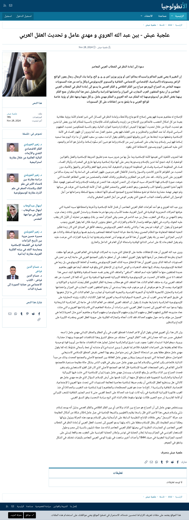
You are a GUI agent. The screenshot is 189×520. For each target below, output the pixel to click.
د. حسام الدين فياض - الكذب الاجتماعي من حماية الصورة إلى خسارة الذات (24, 282)
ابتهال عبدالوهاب (32, 205)
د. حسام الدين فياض (34, 269)
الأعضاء (148, 16)
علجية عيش (102, 48)
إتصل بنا (73, 507)
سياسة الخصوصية (43, 507)
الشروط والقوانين (60, 507)
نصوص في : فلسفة (32, 134)
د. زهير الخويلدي (33, 144)
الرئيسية (179, 16)
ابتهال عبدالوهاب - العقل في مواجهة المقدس (32, 215)
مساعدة (162, 16)
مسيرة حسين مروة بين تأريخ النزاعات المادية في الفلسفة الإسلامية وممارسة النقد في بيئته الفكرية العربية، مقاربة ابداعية (25, 245)
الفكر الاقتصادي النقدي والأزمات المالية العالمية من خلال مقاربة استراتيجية (25, 156)
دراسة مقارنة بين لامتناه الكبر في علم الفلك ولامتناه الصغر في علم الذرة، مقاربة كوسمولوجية (27, 186)
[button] (172, 16)
